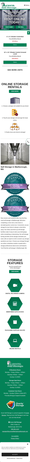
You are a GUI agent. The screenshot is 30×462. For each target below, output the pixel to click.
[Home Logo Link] (12, 5)
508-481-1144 (15, 429)
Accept (15, 454)
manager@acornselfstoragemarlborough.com (15, 431)
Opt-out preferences (11, 458)
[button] (27, 444)
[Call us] (28, 142)
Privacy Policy (19, 458)
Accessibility (15, 436)
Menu (27, 5)
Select (15, 44)
